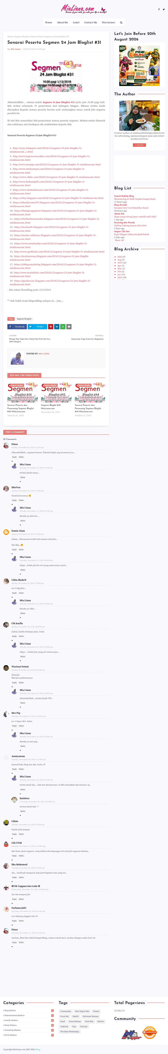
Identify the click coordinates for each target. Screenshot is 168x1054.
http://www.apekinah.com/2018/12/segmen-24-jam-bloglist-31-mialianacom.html (59, 251)
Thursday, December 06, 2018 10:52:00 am (37, 802)
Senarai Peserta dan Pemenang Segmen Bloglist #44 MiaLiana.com (88, 408)
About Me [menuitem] (62, 22)
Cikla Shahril (18, 580)
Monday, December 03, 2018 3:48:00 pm (36, 560)
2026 (120, 256)
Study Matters (28, 1025)
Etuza (14, 444)
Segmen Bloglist (22, 36)
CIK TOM (16, 842)
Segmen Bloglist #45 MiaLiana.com (51, 407)
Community (65, 1011)
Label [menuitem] (76, 22)
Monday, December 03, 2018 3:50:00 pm (36, 693)
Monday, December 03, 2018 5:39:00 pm (28, 825)
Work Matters (28, 1035)
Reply (14, 457)
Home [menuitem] (48, 22)
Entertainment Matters (28, 1015)
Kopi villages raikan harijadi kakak (131, 234)
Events (96, 1011)
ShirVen (15, 487)
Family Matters (28, 1020)
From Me (64, 1016)
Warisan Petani (20, 666)
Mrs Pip (15, 713)
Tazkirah (64, 1026)
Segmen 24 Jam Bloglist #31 (59, 102)
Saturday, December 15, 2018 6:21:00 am (28, 933)
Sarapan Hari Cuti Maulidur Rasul (131, 207)
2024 (120, 277)
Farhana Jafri (18, 908)
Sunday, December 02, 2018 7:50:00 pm (28, 583)
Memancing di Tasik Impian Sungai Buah (134, 199)
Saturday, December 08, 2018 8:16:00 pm (28, 911)
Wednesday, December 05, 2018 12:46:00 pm (30, 889)
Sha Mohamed (19, 864)
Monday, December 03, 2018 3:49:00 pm (36, 647)
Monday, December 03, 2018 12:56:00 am (29, 716)
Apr (119, 265)
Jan (119, 274)
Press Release (75, 1021)
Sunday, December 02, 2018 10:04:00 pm (28, 627)
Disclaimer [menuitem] (108, 22)
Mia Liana (16, 49)
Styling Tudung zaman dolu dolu (130, 225)
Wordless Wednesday (69, 1031)
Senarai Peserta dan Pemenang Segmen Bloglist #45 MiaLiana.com (20, 408)
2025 (120, 262)
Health (76, 1016)
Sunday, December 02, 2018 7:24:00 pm (28, 491)
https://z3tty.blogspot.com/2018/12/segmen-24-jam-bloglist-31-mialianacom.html (58, 198)
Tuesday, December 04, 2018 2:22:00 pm (28, 868)
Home (10, 36)
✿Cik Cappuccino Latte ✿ (25, 886)
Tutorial (83, 1026)
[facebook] (159, 9)
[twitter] (163, 9)
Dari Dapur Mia (82, 1011)
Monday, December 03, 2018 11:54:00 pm (29, 846)
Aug (119, 259)
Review (100, 1021)
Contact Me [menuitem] (90, 22)
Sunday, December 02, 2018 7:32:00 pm (28, 534)
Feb (119, 271)
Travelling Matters (28, 1030)
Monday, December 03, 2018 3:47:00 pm (36, 468)
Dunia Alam (18, 530)
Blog (38, 1049)
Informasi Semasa (90, 1016)
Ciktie (14, 821)
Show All (119, 240)
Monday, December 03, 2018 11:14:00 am (29, 759)
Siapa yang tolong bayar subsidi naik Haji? (135, 216)
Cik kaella (17, 623)
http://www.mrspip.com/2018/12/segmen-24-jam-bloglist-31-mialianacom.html (57, 164)
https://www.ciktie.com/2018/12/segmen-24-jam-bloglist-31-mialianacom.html (56, 177)
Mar (119, 268)
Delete (21, 457)
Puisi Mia (89, 1021)
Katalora (24, 798)
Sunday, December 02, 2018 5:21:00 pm (28, 447)
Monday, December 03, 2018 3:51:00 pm (36, 780)
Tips (74, 1026)
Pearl (62, 1021)
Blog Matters (28, 1010)
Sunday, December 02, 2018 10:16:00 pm (28, 670)
